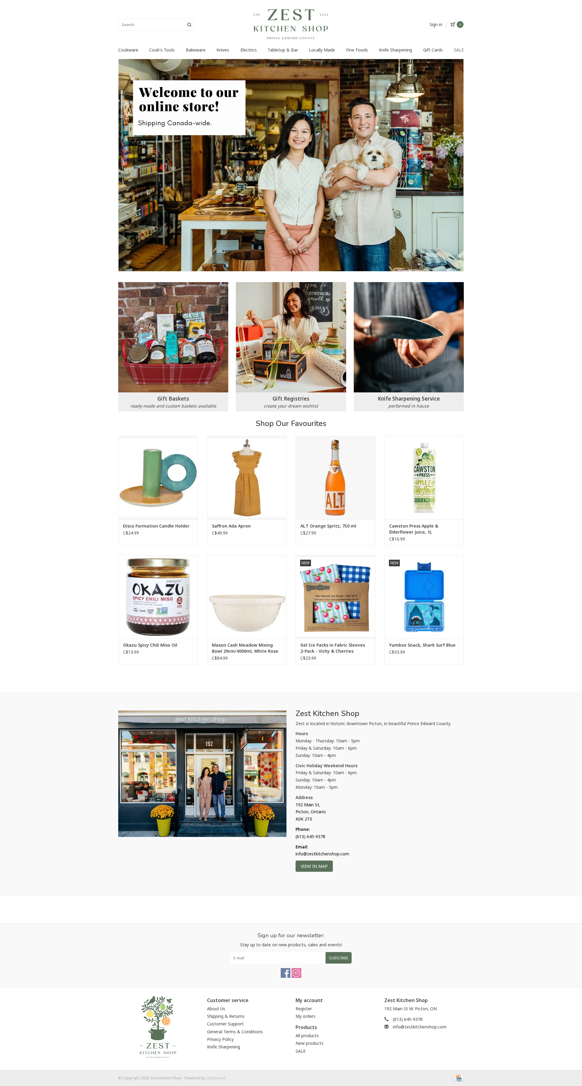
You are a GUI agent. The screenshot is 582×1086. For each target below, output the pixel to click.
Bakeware (196, 50)
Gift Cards (433, 50)
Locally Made (322, 50)
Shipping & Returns (226, 1016)
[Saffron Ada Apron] (247, 477)
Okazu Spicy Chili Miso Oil (150, 645)
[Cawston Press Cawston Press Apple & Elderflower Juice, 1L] (424, 477)
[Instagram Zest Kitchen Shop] (296, 973)
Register (304, 1008)
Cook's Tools (162, 50)
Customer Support (225, 1024)
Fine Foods (357, 50)
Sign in (436, 24)
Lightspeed (216, 1078)
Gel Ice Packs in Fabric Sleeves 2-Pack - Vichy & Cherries (332, 648)
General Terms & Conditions (235, 1031)
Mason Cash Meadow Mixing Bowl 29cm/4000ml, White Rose (245, 648)
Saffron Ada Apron (231, 526)
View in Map (314, 866)
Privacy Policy (220, 1039)
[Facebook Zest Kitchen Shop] (285, 973)
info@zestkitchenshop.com (420, 1027)
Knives (222, 50)
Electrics (248, 50)
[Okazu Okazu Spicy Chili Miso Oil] (158, 596)
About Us (216, 1008)
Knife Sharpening (395, 50)
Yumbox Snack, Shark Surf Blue (422, 645)
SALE (459, 50)
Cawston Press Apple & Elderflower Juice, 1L (413, 529)
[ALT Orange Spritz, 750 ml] (335, 477)
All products (307, 1035)
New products (309, 1043)
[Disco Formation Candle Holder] (158, 477)
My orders (306, 1016)
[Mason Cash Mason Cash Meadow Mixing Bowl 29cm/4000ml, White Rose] (247, 596)
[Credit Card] (457, 1078)
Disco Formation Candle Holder (156, 526)
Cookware (128, 50)
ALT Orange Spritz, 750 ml (328, 526)
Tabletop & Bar (283, 50)
